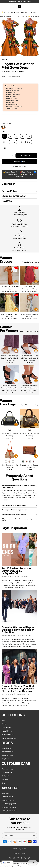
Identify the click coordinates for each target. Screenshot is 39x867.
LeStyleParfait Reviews (9, 811)
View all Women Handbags (30, 405)
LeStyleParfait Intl (8, 800)
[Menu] (2, 6)
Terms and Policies (19, 853)
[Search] (7, 6)
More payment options (19, 166)
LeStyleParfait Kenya (9, 807)
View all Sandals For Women (29, 331)
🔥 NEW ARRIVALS (8, 12)
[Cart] (36, 6)
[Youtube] (17, 857)
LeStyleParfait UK (8, 797)
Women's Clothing (8, 734)
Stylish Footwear (7, 755)
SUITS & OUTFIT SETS (24, 12)
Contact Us (5, 776)
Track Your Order (7, 769)
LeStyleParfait (22, 849)
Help (3, 783)
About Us (5, 779)
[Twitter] (25, 857)
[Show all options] (36, 461)
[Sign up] (34, 835)
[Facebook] (10, 857)
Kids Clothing (6, 727)
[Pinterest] (28, 857)
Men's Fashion (6, 748)
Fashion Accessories (8, 738)
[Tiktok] (21, 857)
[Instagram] (14, 857)
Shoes (4, 724)
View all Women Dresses (30, 262)
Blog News (5, 759)
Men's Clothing (7, 731)
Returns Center (7, 772)
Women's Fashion (8, 751)
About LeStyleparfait (9, 804)
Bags (3, 720)
